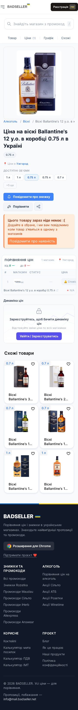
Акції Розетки (52, 598)
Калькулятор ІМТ (16, 665)
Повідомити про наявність (32, 241)
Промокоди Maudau (18, 591)
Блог (45, 641)
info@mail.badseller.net (19, 699)
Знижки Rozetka (15, 585)
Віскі (28, 121)
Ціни (30, 38)
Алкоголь (12, 121)
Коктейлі (9, 641)
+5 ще (10, 185)
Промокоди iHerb (16, 604)
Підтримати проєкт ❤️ (20, 555)
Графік (49, 38)
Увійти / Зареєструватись (39, 336)
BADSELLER (18, 516)
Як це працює (52, 647)
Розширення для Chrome (32, 546)
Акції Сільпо (51, 585)
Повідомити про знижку (31, 197)
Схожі (65, 38)
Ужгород (22, 163)
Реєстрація (63, 6)
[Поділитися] (38, 206)
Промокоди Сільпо (17, 598)
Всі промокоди (14, 578)
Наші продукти (53, 654)
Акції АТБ (49, 591)
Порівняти (21, 206)
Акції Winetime (53, 604)
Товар (12, 38)
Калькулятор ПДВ (16, 658)
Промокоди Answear (18, 622)
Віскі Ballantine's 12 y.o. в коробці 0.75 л (29, 290)
